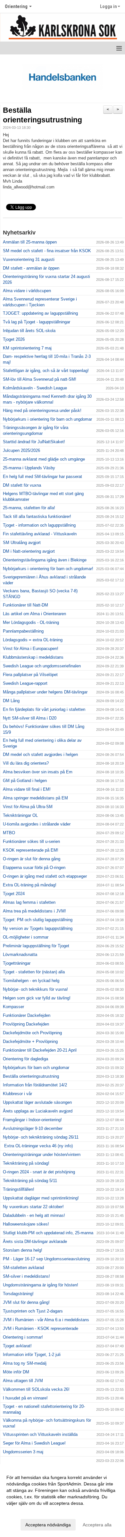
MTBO (9, 832)
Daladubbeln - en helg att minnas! (34, 1215)
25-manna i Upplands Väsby (29, 467)
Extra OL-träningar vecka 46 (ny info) (38, 1145)
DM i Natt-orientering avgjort (29, 551)
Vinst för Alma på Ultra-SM (28, 806)
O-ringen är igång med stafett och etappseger (45, 876)
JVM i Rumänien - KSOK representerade (40, 1328)
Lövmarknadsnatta (20, 954)
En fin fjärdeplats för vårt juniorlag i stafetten (44, 709)
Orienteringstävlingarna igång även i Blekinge (45, 560)
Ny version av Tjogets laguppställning (37, 928)
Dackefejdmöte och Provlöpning (32, 1032)
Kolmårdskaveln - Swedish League (35, 388)
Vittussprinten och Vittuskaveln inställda (40, 1434)
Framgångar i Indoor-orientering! (32, 1119)
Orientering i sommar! (23, 1337)
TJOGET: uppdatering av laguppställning (40, 313)
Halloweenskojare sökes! (26, 1224)
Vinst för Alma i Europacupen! (30, 648)
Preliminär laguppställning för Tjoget (36, 945)
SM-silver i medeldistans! (26, 1276)
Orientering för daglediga (25, 1058)
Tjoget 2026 (14, 339)
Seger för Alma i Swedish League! (34, 1443)
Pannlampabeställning (23, 631)
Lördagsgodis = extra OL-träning (33, 639)
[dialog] (62, 1501)
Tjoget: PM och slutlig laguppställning (37, 919)
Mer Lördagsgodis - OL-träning (31, 622)
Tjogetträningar (16, 963)
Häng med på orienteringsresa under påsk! (42, 410)
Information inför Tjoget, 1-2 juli (32, 1354)
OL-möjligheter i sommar (25, 937)
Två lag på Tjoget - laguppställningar (36, 322)
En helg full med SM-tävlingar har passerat (42, 476)
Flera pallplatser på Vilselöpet (30, 674)
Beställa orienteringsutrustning (31, 1076)
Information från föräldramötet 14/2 (35, 1085)
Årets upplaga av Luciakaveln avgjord (37, 1111)
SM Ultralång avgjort (22, 542)
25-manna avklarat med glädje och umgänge (44, 459)
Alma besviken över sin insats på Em (37, 771)
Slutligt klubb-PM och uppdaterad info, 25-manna (48, 1232)
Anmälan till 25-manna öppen (30, 242)
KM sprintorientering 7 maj (27, 348)
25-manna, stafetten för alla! (29, 507)
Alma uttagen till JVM (23, 1380)
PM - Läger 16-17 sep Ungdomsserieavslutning (46, 1258)
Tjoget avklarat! (17, 1345)
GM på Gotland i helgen (25, 780)
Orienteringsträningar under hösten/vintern (41, 1154)
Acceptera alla (97, 1524)
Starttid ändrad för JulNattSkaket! (34, 441)
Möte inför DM (16, 1372)
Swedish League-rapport (25, 683)
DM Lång (11, 700)
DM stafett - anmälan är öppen (31, 268)
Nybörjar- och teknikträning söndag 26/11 (41, 1137)
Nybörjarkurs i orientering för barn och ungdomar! (48, 568)
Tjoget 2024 (14, 893)
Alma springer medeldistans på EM (35, 798)
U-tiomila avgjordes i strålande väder (37, 824)
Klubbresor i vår (17, 1093)
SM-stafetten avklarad (23, 1267)
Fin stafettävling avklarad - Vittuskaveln (40, 533)
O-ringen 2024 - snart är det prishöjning (39, 1171)
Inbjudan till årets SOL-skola (29, 330)
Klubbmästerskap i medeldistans (33, 657)
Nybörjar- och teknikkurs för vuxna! (35, 989)
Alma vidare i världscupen (27, 290)
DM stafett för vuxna (22, 485)
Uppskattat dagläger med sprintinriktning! (41, 1198)
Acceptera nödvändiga (48, 1524)
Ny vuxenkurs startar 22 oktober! (33, 1206)
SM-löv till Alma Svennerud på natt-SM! (39, 379)
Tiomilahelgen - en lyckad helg (31, 980)
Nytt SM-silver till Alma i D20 (29, 718)
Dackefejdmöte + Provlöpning (30, 1041)
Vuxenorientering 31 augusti (28, 259)
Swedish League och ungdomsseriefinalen (42, 665)
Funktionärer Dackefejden (26, 1015)
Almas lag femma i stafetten (29, 902)
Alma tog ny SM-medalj (24, 1363)
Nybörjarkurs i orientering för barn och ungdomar (47, 419)
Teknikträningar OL (20, 815)
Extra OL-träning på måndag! (29, 885)
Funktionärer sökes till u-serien (31, 841)
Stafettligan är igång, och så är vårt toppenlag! (46, 370)
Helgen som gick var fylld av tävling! (37, 998)
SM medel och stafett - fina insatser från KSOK (47, 250)
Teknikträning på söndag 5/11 (30, 1180)
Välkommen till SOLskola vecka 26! (36, 1389)
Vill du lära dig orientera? (26, 763)
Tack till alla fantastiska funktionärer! (37, 516)
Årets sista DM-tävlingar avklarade (35, 1241)
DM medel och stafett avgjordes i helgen (40, 754)
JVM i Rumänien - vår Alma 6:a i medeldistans (46, 1319)
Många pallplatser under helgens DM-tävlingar (45, 692)
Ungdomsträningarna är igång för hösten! (40, 1285)
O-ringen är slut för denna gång (31, 858)
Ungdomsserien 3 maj (23, 1451)
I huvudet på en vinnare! (25, 1398)
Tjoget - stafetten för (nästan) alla (34, 971)
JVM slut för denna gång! (26, 1302)
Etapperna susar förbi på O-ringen (34, 867)
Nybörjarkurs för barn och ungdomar (36, 1067)
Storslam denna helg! (22, 1250)
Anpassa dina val (23, 1511)
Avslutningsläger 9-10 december (33, 1128)
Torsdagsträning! (18, 1293)
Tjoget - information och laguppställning (39, 525)
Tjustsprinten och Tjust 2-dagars (33, 1311)
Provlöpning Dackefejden (26, 1024)
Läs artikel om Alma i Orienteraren (34, 613)
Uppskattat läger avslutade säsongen (37, 1102)
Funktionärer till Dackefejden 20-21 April (40, 1050)
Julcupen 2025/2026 (21, 450)
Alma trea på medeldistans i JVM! (34, 911)
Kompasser (13, 1006)
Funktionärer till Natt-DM (25, 605)
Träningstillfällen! (18, 1189)
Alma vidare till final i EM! (27, 789)
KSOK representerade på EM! (30, 850)
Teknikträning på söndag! (26, 1163)
